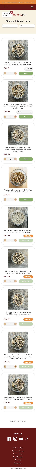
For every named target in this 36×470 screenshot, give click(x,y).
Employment (18, 463)
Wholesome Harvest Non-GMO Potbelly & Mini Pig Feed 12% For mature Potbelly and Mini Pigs (18, 106)
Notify (28, 236)
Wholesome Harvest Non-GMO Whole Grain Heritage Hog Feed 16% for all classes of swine (18, 149)
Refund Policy (18, 448)
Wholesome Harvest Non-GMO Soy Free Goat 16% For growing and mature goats (18, 399)
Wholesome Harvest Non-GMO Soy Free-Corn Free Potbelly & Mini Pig (18, 191)
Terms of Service (18, 451)
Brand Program (18, 457)
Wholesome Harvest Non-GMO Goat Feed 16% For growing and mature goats (18, 64)
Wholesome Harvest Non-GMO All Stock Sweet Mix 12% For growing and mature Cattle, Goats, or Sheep (18, 357)
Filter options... (25, 26)
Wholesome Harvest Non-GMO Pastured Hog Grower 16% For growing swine (18, 231)
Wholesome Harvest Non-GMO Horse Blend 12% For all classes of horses (18, 272)
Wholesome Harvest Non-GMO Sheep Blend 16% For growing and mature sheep (18, 314)
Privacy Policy (18, 454)
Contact (18, 460)
